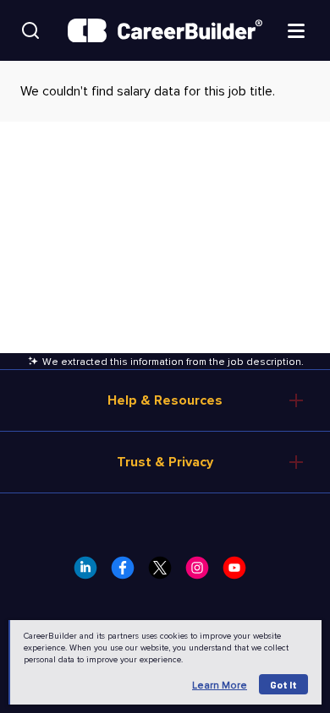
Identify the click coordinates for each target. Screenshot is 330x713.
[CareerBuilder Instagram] (202, 572)
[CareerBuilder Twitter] (165, 572)
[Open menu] (296, 29)
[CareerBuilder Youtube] (239, 572)
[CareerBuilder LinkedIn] (90, 572)
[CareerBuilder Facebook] (127, 572)
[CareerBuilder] (165, 31)
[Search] (30, 30)
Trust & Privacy (165, 462)
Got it (283, 684)
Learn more (219, 685)
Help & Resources (165, 400)
